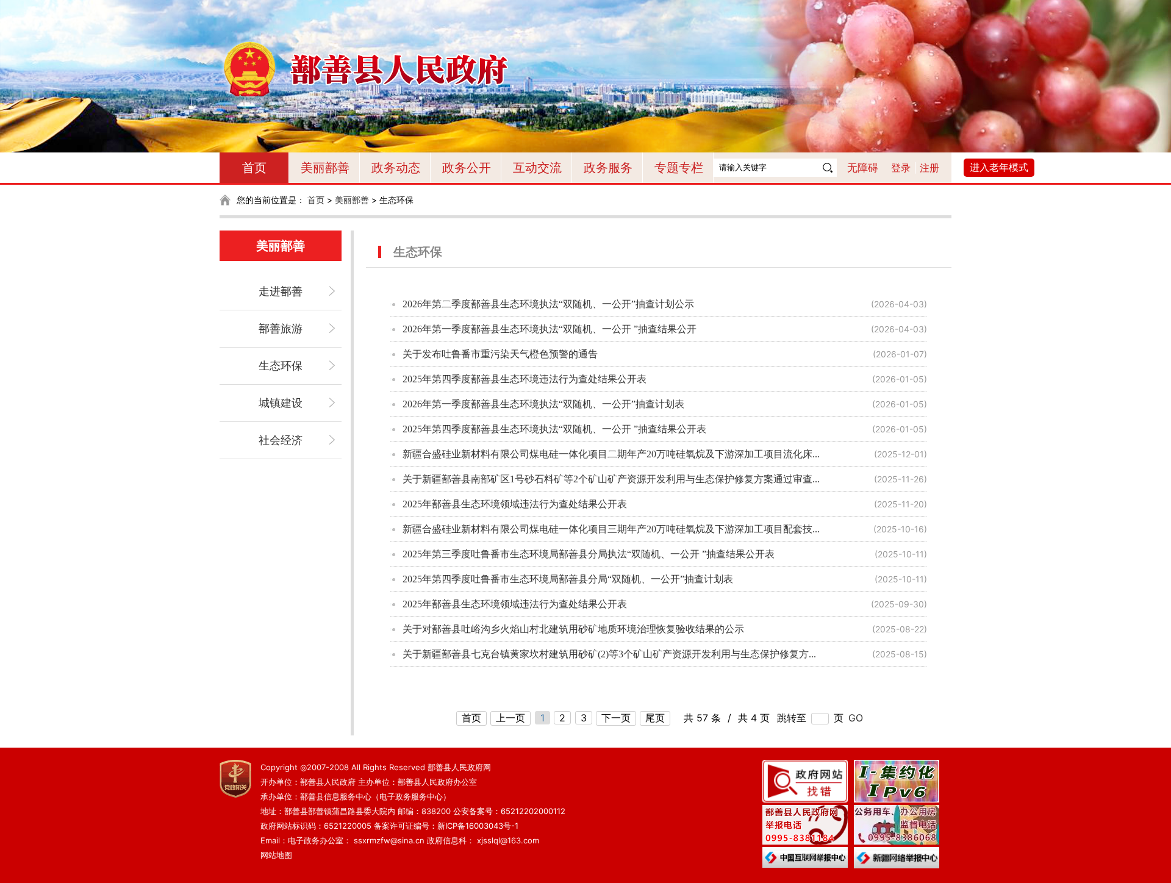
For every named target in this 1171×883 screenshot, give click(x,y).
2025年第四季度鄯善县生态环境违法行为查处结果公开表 (524, 379)
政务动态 (395, 167)
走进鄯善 (281, 291)
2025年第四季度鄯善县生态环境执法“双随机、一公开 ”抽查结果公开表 (554, 429)
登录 (901, 168)
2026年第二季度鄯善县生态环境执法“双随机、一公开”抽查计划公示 (548, 304)
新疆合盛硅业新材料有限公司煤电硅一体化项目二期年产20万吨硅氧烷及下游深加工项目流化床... (611, 454)
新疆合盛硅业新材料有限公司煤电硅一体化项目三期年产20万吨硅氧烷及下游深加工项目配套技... (611, 529)
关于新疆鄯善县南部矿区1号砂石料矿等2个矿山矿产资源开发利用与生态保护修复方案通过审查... (611, 479)
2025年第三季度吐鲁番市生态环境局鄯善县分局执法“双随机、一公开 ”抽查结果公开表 (589, 554)
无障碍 (862, 168)
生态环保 (281, 365)
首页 (254, 167)
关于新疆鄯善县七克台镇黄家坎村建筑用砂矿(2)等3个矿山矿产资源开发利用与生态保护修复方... (609, 654)
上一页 (510, 718)
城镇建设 (281, 402)
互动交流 (537, 167)
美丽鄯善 (325, 167)
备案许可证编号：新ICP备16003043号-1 (446, 826)
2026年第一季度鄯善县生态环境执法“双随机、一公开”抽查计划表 (543, 404)
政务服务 (608, 167)
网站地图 (276, 855)
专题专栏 (678, 167)
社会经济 (281, 440)
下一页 (616, 718)
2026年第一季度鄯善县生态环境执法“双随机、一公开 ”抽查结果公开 (550, 329)
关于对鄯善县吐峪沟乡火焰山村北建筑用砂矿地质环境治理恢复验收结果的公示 (573, 629)
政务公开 (466, 167)
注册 (929, 168)
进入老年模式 (999, 167)
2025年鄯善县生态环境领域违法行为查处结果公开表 (515, 504)
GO (855, 718)
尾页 (655, 718)
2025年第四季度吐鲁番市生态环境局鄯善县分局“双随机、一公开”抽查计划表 (568, 579)
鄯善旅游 (281, 328)
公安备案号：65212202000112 (509, 811)
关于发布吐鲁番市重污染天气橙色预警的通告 (500, 354)
